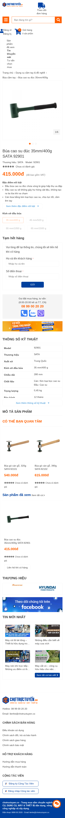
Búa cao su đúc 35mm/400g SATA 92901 (17, 541)
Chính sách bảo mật (13, 745)
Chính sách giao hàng (14, 740)
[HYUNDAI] (47, 588)
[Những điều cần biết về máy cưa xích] (47, 630)
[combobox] (33, 20)
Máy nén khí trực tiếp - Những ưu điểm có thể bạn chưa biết (17, 668)
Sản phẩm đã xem (10, 44)
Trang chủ (7, 72)
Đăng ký (7, 33)
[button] (29, 143)
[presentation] (60, 459)
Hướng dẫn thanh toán (14, 766)
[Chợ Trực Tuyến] (32, 604)
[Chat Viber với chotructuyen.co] (41, 313)
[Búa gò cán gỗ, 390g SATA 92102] (48, 444)
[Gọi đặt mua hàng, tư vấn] (24, 313)
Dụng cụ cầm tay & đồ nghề (30, 72)
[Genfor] (17, 585)
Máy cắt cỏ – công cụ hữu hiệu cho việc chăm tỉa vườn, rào (46, 668)
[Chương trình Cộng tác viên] (32, 326)
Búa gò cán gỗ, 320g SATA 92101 (15, 467)
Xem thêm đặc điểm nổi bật (21, 206)
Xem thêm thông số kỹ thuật (31, 403)
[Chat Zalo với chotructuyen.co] (33, 313)
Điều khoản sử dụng (13, 730)
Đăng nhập (9, 30)
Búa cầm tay (9, 77)
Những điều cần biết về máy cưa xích (47, 642)
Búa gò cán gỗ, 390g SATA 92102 (46, 467)
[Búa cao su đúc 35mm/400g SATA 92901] (17, 518)
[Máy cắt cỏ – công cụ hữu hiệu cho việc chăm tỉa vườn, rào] (47, 656)
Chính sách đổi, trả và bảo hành (19, 735)
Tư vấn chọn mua (10, 63)
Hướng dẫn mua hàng (14, 761)
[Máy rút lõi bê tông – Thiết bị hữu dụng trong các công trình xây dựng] (17, 630)
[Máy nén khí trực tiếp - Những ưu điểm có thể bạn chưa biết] (17, 656)
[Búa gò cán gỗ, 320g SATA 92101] (17, 444)
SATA (20, 162)
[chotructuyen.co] (12, 4)
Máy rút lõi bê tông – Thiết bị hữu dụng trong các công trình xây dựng (17, 642)
